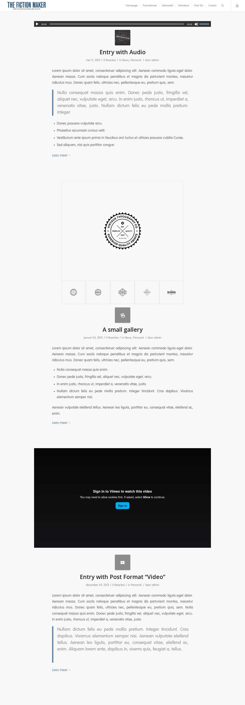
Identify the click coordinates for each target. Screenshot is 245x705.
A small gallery (123, 329)
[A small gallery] (122, 315)
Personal (136, 60)
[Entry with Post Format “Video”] (122, 562)
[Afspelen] (37, 24)
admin (155, 60)
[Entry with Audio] (122, 37)
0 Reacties (110, 60)
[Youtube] (237, 5)
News (125, 60)
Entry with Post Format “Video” (122, 577)
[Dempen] (196, 24)
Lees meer (60, 155)
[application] (122, 24)
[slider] (205, 24)
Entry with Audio (123, 52)
